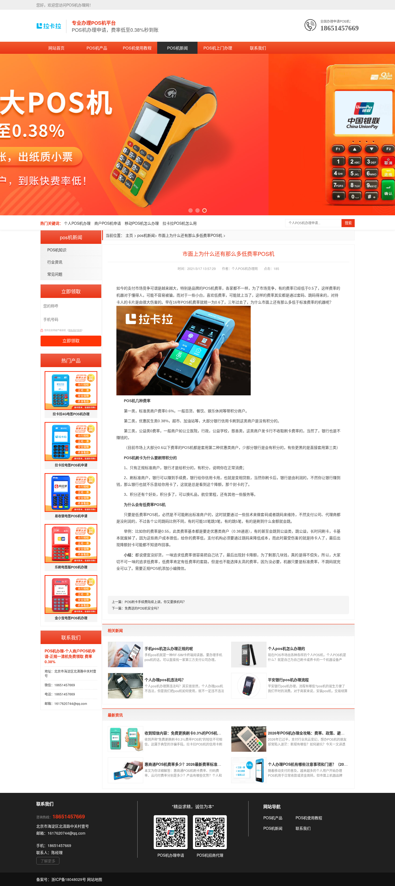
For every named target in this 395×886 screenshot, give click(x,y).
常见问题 (54, 274)
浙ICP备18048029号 (69, 879)
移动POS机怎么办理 (142, 223)
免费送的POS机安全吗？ (142, 608)
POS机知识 (56, 249)
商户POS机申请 (107, 223)
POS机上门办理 (217, 48)
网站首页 (56, 48)
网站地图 (94, 879)
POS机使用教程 (137, 48)
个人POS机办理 (77, 223)
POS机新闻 (177, 48)
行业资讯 (54, 262)
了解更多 (47, 860)
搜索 (348, 223)
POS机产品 (97, 48)
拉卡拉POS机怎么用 (180, 223)
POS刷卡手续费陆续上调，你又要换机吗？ (155, 601)
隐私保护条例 (75, 330)
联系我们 (258, 48)
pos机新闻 (146, 235)
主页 (129, 235)
